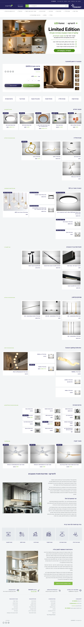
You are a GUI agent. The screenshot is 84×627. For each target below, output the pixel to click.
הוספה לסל (31, 80)
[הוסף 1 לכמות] (28, 76)
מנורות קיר (51, 11)
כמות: (39, 76)
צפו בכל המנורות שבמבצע (9, 183)
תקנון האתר (53, 598)
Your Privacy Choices (51, 610)
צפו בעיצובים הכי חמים (9, 343)
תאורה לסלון (33, 598)
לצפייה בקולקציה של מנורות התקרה (63, 578)
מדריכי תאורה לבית (60, 1)
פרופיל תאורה (48, 94)
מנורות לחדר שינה (32, 602)
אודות (76, 1)
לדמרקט (79, 1)
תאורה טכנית (58, 11)
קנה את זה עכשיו (13, 80)
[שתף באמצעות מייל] (5, 67)
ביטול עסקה (53, 600)
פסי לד (51, 15)
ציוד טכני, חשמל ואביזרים (35, 15)
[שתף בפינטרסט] (10, 67)
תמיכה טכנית (52, 596)
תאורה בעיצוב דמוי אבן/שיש (12, 608)
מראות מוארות (9, 94)
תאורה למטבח (33, 600)
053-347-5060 (34, 586)
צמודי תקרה (75, 11)
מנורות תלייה (67, 11)
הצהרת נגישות (52, 602)
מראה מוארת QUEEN (33, 62)
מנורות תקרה (75, 94)
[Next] (81, 116)
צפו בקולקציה (7, 436)
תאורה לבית (33, 596)
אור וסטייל (20, 11)
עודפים (45, 15)
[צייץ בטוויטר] (8, 67)
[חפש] (27, 5)
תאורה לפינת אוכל (32, 608)
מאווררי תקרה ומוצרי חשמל (31, 11)
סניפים (69, 1)
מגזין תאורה (73, 1)
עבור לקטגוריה (7, 242)
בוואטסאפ (74, 601)
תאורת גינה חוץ (42, 11)
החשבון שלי (20, 6)
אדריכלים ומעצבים (51, 606)
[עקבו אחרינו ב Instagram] (6, 618)
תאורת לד (16, 606)
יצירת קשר (65, 1)
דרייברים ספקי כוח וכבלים (10, 11)
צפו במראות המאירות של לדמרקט (11, 400)
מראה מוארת (38, 67)
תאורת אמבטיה (33, 604)
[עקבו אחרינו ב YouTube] (3, 618)
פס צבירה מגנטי (35, 94)
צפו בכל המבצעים (8, 104)
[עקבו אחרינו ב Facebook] (8, 618)
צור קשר (53, 608)
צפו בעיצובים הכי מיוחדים (9, 133)
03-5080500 (53, 1)
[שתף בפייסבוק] (13, 67)
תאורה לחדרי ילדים (32, 606)
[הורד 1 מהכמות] (35, 76)
